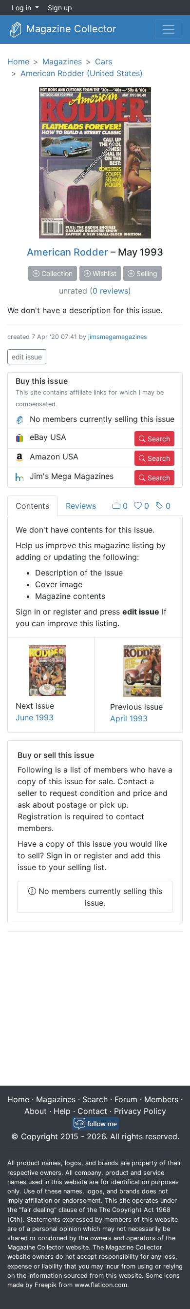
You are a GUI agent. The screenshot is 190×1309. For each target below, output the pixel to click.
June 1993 (35, 717)
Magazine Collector (69, 29)
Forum (125, 1099)
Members (161, 1099)
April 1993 (129, 718)
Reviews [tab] (81, 506)
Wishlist (103, 273)
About (35, 1111)
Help (62, 1111)
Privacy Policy (140, 1111)
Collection (56, 273)
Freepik (46, 1285)
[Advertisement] (95, 1009)
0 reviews (110, 291)
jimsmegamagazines (117, 336)
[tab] (141, 506)
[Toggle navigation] (168, 29)
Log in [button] (22, 7)
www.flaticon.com (101, 1285)
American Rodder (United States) (81, 73)
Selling (145, 273)
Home (18, 61)
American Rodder (67, 252)
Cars (103, 61)
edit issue (27, 357)
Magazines (62, 61)
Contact (92, 1111)
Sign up (60, 7)
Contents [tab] (32, 506)
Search (158, 439)
